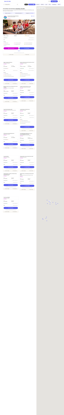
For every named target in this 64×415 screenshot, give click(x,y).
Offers (59, 4)
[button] (4, 27)
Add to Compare (11, 54)
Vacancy (37, 4)
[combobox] (11, 4)
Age (46, 4)
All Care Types (31, 4)
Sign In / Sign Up (54, 1)
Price (49, 4)
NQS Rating (54, 4)
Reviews (42, 4)
